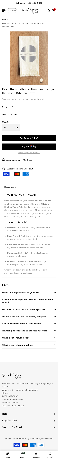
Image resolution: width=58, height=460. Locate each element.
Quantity (6, 122)
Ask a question (13, 160)
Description (10, 187)
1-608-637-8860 (34, 3)
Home (5, 19)
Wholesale (12, 10)
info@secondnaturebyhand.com (23, 390)
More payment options (29, 152)
